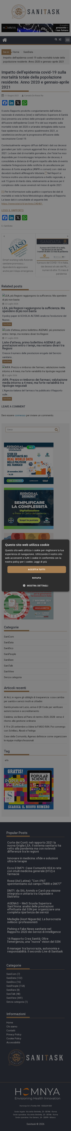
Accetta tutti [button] (36, 569)
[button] (35, 585)
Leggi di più (40, 561)
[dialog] (35, 565)
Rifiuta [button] (36, 577)
